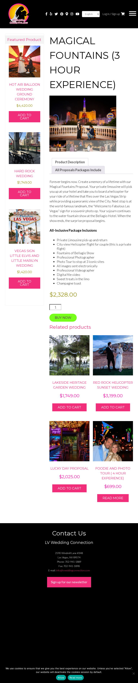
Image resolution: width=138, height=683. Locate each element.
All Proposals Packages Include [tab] (78, 170)
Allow (61, 677)
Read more (113, 498)
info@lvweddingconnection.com (73, 570)
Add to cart (69, 407)
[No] (133, 673)
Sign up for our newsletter (69, 582)
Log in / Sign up (111, 14)
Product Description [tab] (70, 162)
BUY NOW (63, 318)
